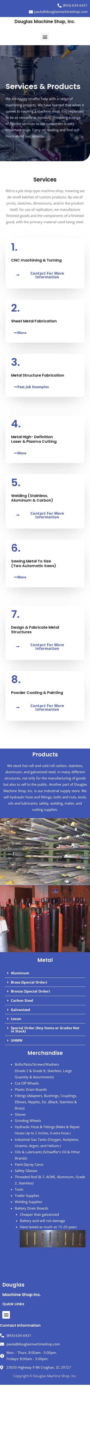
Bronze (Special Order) (30, 991)
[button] (45, 37)
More (21, 332)
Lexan (16, 1018)
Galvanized (20, 1009)
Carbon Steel (22, 1000)
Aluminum (20, 973)
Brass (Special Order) (29, 982)
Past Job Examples (33, 386)
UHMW (17, 1040)
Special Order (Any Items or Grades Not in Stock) (45, 1030)
